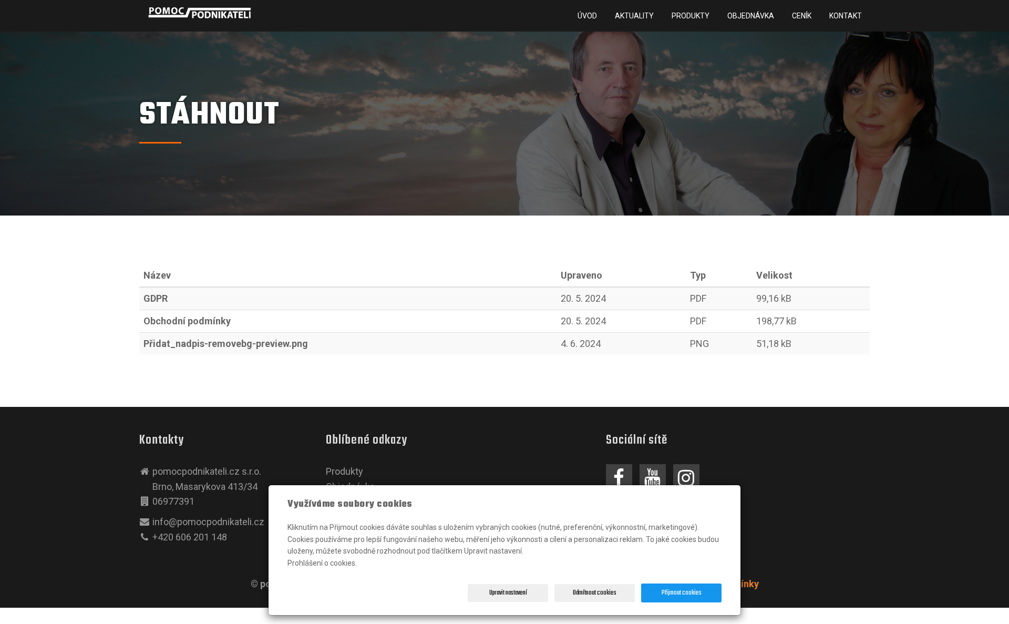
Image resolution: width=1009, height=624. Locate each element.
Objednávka (750, 16)
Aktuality (634, 16)
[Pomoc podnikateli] (199, 12)
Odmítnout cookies (594, 593)
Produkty (690, 16)
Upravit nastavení (508, 593)
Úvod (587, 16)
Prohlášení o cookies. (322, 563)
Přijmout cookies (682, 593)
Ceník (801, 16)
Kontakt (845, 16)
